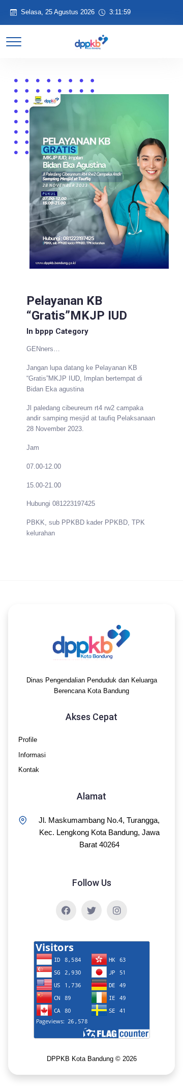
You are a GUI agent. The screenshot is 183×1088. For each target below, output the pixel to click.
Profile (27, 739)
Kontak (28, 770)
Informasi (32, 755)
